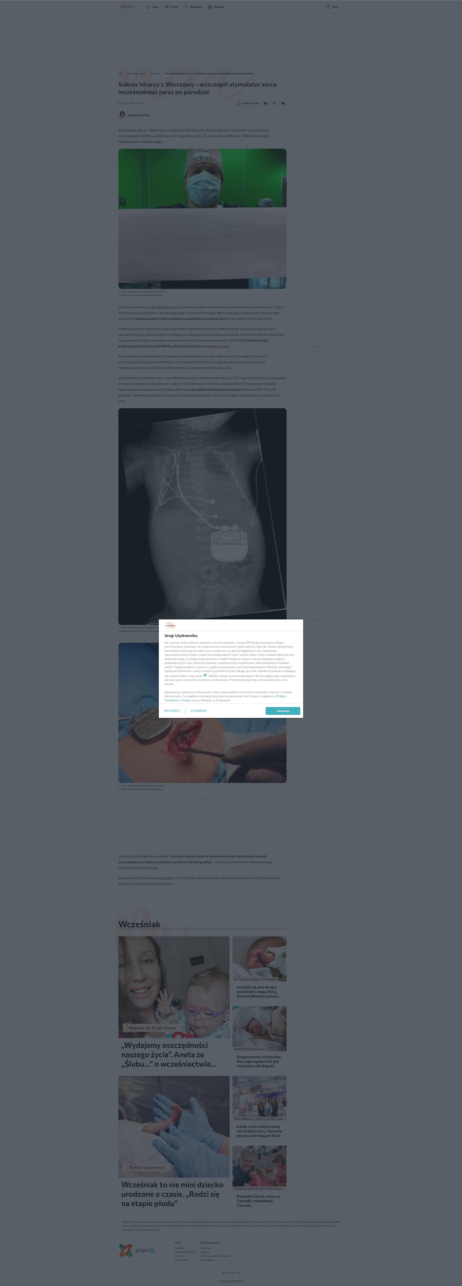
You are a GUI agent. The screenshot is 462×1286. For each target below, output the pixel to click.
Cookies (186, 700)
